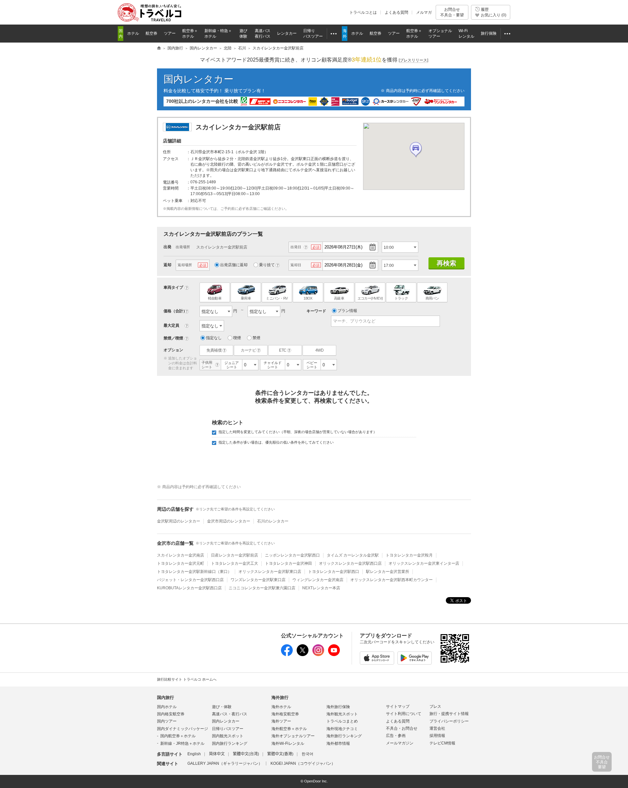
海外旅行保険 (338, 707)
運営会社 (437, 728)
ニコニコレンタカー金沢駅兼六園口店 (262, 588)
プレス (435, 706)
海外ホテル (281, 707)
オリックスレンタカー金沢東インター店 (424, 563)
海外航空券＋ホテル (289, 728)
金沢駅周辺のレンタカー (178, 521)
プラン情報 (347, 310)
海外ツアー (281, 721)
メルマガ (424, 12)
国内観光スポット (227, 736)
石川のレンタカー (272, 521)
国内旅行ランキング (229, 743)
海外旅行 (279, 697)
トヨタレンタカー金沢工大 (234, 563)
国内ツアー (167, 721)
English (194, 754)
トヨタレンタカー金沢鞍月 (409, 555)
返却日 (295, 265)
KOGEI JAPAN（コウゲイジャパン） (302, 763)
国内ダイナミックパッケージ (182, 728)
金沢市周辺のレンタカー (228, 521)
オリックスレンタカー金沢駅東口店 (269, 571)
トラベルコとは (363, 12)
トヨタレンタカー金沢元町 (180, 563)
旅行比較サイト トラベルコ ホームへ (187, 679)
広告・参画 (396, 735)
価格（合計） (175, 311)
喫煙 (237, 338)
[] (413, 60)
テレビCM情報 (442, 743)
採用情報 (437, 735)
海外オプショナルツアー (293, 736)
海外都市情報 (338, 743)
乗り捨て (267, 265)
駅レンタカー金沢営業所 (387, 571)
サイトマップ (398, 706)
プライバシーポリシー (449, 721)
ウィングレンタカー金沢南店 (317, 579)
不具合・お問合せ (401, 728)
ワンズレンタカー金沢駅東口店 (258, 579)
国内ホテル (167, 707)
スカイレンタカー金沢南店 (180, 555)
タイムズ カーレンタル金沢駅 (353, 555)
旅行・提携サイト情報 (449, 713)
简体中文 (217, 754)
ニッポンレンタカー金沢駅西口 (292, 555)
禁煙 (256, 338)
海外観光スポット (342, 714)
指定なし (214, 338)
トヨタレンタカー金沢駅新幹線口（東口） (194, 571)
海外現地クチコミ (342, 728)
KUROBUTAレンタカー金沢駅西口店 (189, 588)
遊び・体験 (222, 707)
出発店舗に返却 (234, 265)
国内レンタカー (199, 79)
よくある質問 (396, 12)
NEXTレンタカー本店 (321, 588)
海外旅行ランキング (344, 736)
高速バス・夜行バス (229, 714)
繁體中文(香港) (280, 754)
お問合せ (452, 12)
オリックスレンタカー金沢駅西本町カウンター (391, 579)
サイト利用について (403, 713)
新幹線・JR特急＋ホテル (182, 743)
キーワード (316, 311)
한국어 (307, 754)
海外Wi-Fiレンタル (287, 743)
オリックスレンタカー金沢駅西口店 (350, 563)
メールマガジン (399, 743)
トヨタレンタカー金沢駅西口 (333, 571)
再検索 (446, 263)
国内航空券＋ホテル (178, 736)
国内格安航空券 (170, 714)
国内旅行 (165, 697)
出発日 (295, 247)
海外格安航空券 (285, 714)
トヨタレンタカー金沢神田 (288, 563)
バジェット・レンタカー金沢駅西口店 (190, 579)
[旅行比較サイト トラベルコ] (159, 48)
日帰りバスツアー (227, 728)
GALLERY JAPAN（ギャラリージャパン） (224, 763)
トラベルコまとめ (342, 721)
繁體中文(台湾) (246, 754)
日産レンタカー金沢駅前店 (234, 555)
